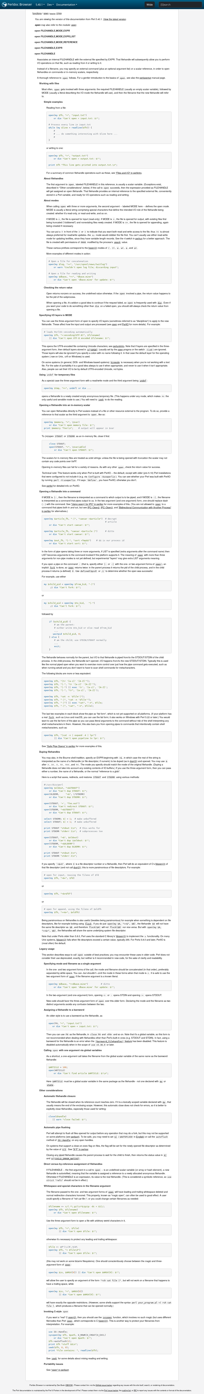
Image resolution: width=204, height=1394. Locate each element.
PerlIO (125, 324)
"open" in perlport (60, 1369)
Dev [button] (49, 4)
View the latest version (114, 19)
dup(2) (133, 761)
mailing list (126, 1390)
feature (113, 1041)
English (140, 1136)
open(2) (72, 1317)
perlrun (138, 238)
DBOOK (69, 1385)
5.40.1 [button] (39, 4)
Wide (150, 4)
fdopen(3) (160, 863)
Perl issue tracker (111, 1390)
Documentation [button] (65, 4)
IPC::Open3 (107, 507)
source (52, 13)
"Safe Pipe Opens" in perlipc (61, 746)
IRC (135, 1390)
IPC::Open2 (93, 507)
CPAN (58, 13)
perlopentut (145, 77)
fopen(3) (92, 247)
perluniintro (118, 346)
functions (37, 13)
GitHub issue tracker (104, 1385)
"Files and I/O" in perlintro (129, 172)
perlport (75, 1136)
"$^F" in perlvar (80, 1149)
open (46, 13)
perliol (50, 485)
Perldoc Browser (19, 4)
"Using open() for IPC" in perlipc (87, 504)
